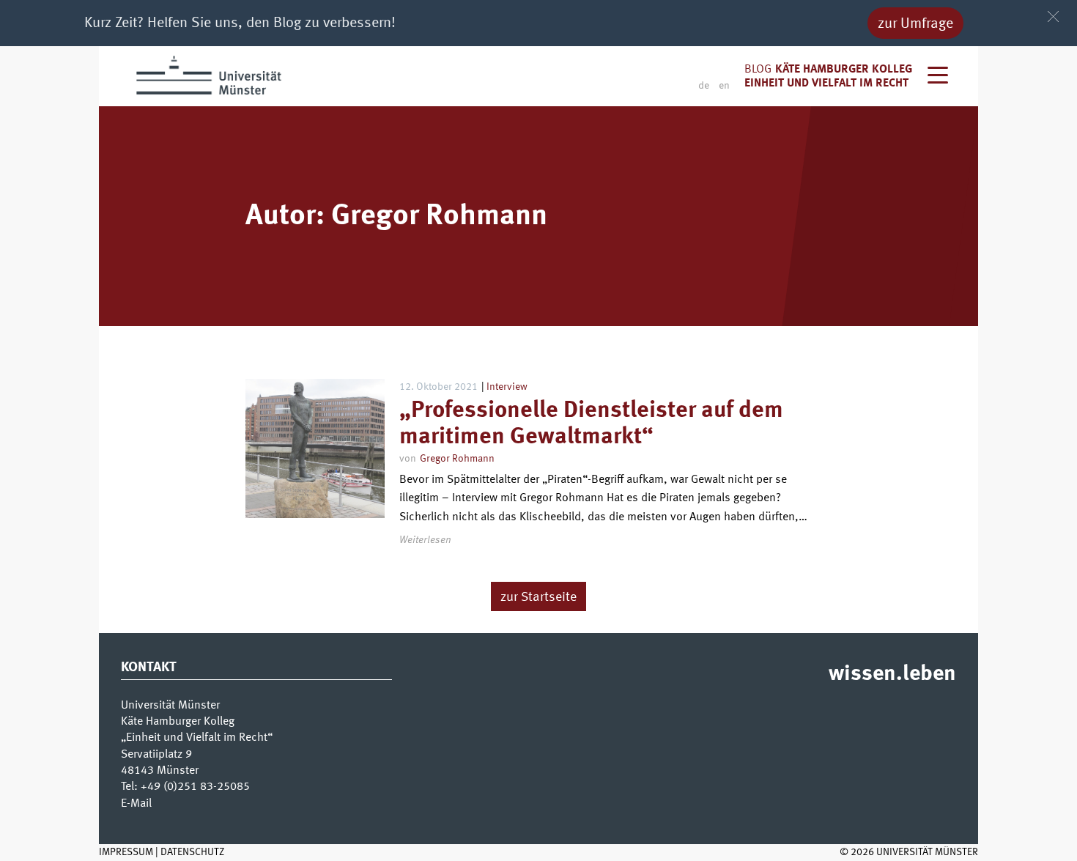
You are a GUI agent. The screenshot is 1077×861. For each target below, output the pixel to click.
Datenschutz (192, 852)
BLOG (757, 69)
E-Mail (136, 804)
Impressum (126, 852)
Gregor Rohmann (457, 459)
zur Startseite (538, 597)
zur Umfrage (915, 24)
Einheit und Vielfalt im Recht (826, 83)
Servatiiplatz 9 (156, 755)
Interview (507, 387)
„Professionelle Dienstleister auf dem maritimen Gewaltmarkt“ (591, 423)
